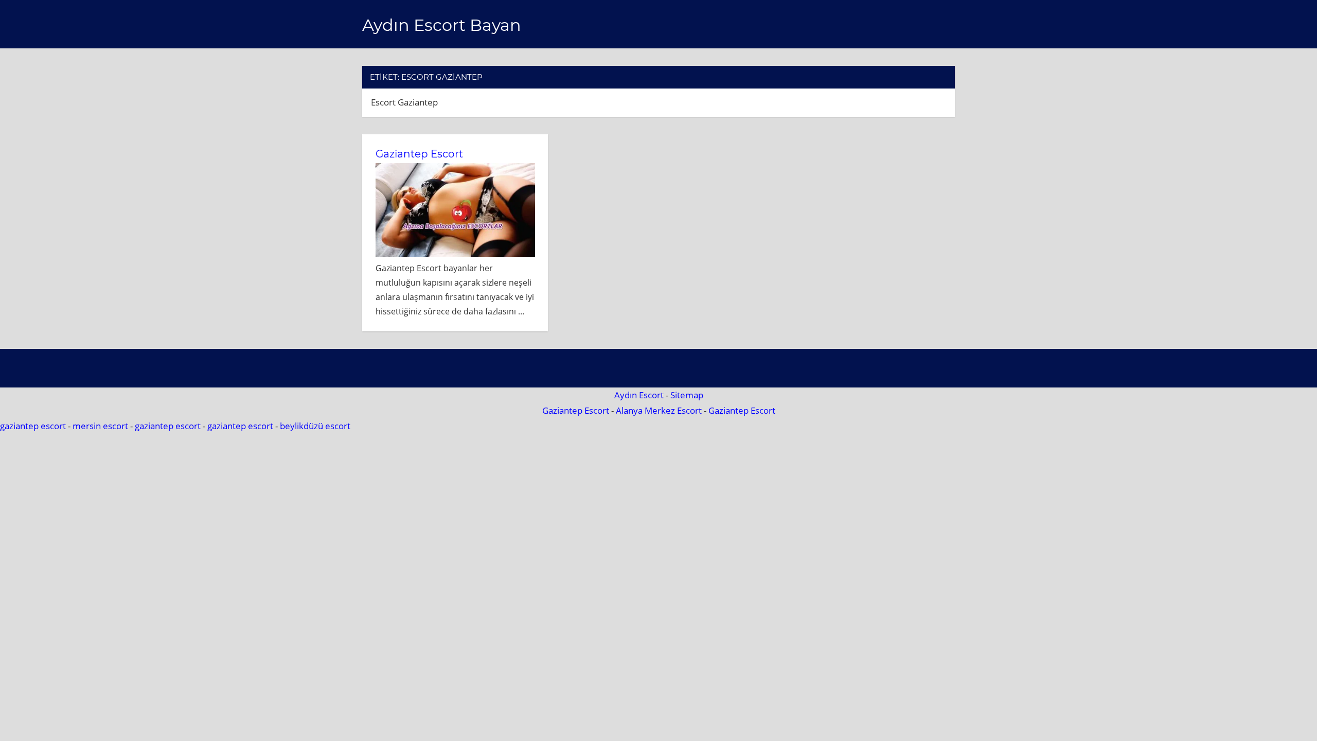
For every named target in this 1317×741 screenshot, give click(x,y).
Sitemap (686, 395)
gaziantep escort (33, 426)
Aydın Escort (639, 395)
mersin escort (100, 426)
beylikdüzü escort (315, 426)
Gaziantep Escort (419, 154)
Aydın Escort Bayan (441, 25)
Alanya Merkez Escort (659, 410)
